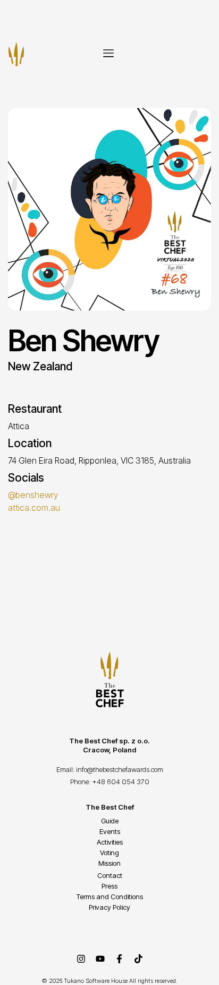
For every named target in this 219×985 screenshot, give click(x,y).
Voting (109, 852)
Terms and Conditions (110, 896)
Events (109, 831)
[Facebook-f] (119, 959)
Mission (109, 863)
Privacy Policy (109, 907)
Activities (110, 842)
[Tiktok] (138, 959)
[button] (108, 54)
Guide (110, 821)
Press (109, 886)
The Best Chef (110, 807)
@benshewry (33, 495)
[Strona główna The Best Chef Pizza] (16, 54)
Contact (109, 875)
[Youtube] (100, 959)
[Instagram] (81, 959)
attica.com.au (34, 507)
